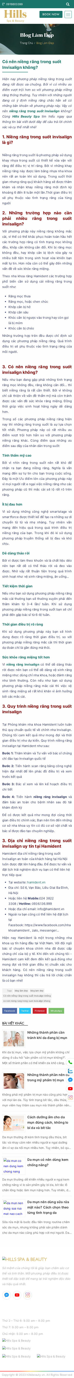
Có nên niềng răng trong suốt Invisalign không (27, 996)
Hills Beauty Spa (26, 116)
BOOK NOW (51, 14)
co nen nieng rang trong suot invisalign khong (26, 1001)
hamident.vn (36, 882)
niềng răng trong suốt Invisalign (34, 111)
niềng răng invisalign (22, 664)
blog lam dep (36, 990)
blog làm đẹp (21, 990)
